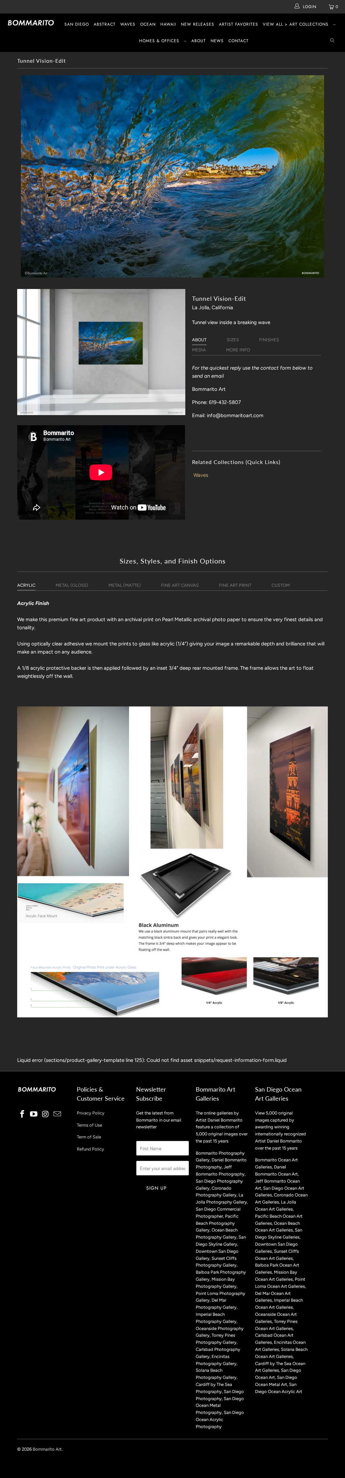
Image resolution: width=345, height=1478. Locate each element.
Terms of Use (89, 1125)
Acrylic (26, 585)
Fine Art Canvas (180, 585)
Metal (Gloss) (72, 585)
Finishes (269, 339)
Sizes (233, 339)
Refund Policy (90, 1149)
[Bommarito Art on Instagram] (46, 1114)
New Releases (197, 24)
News (217, 41)
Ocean (148, 24)
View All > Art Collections (295, 24)
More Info (238, 349)
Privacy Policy (90, 1112)
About (198, 41)
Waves (127, 24)
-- (334, 24)
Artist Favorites (238, 24)
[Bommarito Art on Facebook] (22, 1114)
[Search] (332, 41)
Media (199, 349)
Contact (238, 41)
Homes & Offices (159, 41)
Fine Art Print (235, 585)
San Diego (76, 24)
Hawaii (168, 24)
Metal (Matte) (124, 585)
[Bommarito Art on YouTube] (34, 1114)
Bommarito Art (47, 1449)
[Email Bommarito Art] (57, 1114)
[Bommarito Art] (31, 22)
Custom (281, 585)
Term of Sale (89, 1136)
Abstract (105, 24)
